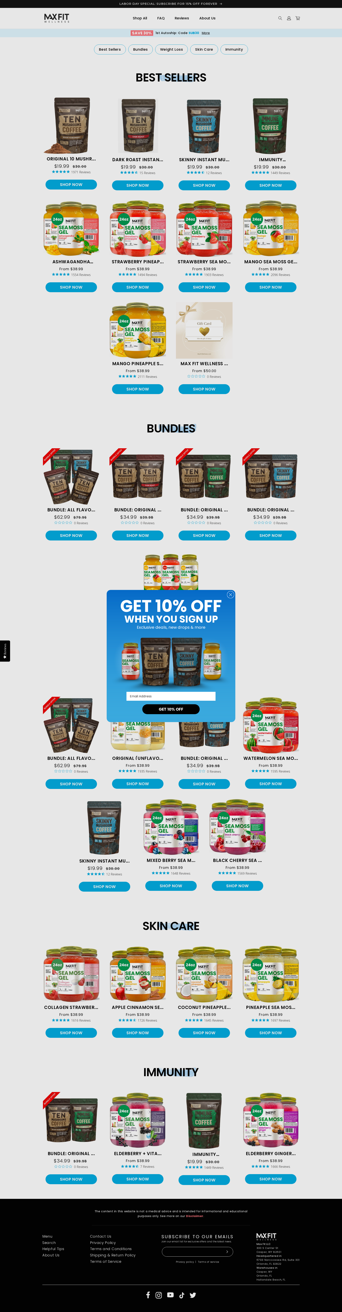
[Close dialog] (230, 595)
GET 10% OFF (171, 709)
